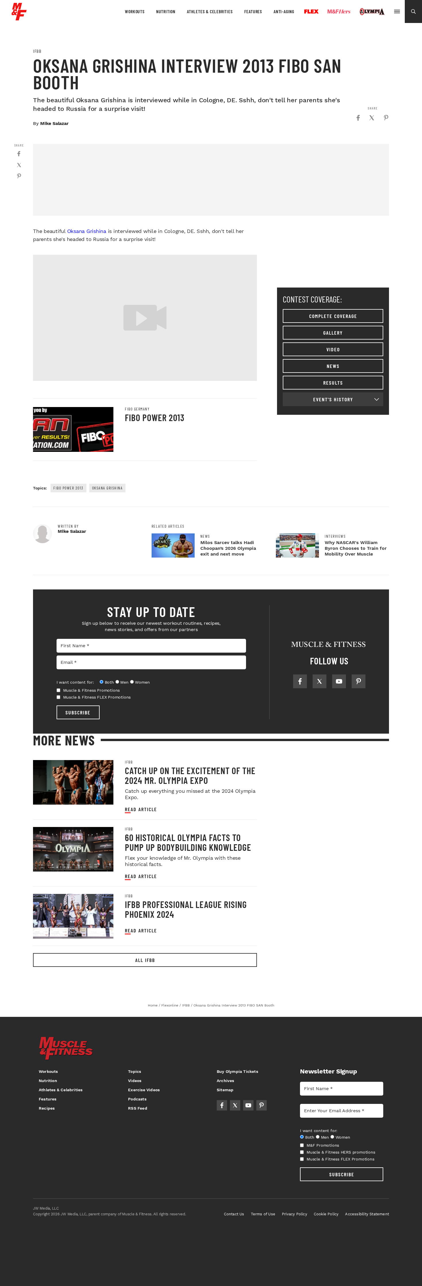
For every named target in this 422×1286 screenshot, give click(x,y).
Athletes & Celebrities (210, 11)
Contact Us (234, 1214)
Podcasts (137, 1099)
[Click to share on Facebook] (358, 118)
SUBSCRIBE (77, 712)
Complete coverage (333, 316)
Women (142, 682)
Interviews (335, 536)
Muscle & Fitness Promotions (91, 690)
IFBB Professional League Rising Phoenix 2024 (186, 909)
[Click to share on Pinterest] (386, 118)
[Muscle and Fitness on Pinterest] (358, 681)
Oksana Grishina (86, 231)
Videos (134, 1080)
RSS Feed (137, 1108)
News (333, 366)
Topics (134, 1071)
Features (253, 11)
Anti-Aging (284, 11)
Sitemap (225, 1090)
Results (333, 382)
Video (333, 349)
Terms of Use (263, 1214)
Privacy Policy (294, 1214)
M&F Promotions (323, 1145)
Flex (311, 11)
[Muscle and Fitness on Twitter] (319, 681)
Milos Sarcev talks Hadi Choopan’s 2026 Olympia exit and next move (228, 548)
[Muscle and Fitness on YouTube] (339, 681)
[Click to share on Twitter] (372, 118)
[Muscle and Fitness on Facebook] (300, 681)
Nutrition (165, 11)
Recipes (47, 1108)
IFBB (37, 51)
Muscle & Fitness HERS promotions (341, 1152)
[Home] (19, 18)
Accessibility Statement (367, 1214)
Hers (339, 11)
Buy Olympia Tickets (237, 1071)
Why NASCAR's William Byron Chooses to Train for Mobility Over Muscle (356, 548)
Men (124, 682)
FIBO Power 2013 (155, 417)
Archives (225, 1080)
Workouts (134, 11)
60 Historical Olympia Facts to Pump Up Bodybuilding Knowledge (188, 842)
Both (109, 682)
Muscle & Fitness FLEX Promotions (97, 697)
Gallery (333, 332)
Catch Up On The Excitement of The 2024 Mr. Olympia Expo (190, 775)
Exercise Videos (144, 1090)
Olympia (372, 11)
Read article (141, 809)
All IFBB (145, 960)
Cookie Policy (326, 1214)
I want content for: (75, 682)
